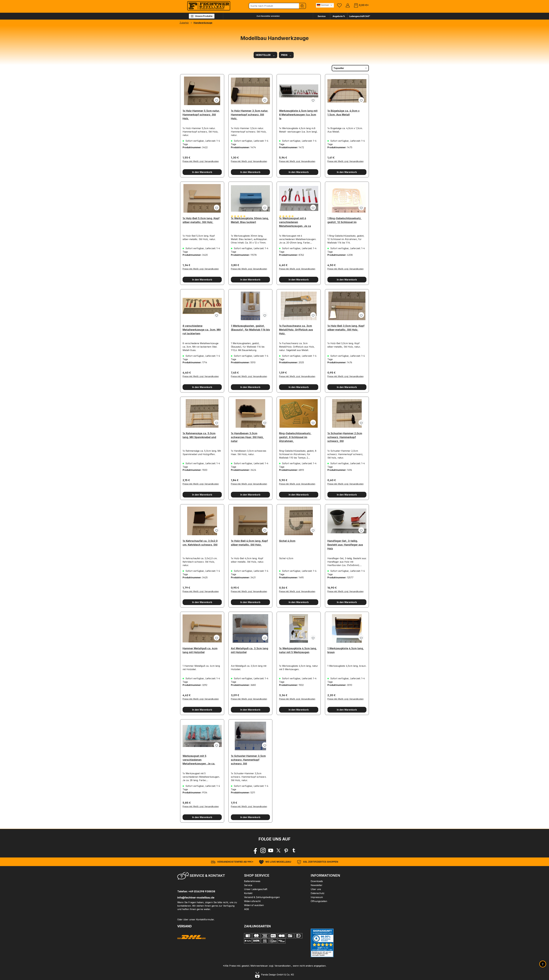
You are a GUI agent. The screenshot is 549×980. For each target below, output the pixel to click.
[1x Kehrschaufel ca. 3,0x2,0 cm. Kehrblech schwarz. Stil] (202, 521)
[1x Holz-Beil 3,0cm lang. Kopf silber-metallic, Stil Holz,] (347, 306)
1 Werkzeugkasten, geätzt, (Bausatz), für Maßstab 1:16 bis (250, 327)
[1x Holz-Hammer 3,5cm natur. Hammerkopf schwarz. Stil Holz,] (250, 91)
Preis (284, 55)
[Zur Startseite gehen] (208, 5)
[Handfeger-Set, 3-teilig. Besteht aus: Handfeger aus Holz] (347, 521)
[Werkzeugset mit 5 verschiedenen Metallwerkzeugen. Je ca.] (202, 736)
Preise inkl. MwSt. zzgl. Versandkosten (201, 161)
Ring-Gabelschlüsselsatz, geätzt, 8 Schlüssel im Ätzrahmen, (295, 436)
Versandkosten (282, 965)
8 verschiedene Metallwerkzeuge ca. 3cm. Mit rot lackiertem (202, 328)
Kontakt (248, 893)
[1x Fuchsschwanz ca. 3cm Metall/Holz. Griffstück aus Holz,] (298, 306)
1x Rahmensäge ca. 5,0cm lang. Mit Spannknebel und (199, 435)
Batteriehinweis (252, 881)
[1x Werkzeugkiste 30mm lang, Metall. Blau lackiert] (250, 198)
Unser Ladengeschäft (255, 889)
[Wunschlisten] (339, 5)
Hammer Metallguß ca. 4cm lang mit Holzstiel (200, 650)
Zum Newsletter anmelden (268, 16)
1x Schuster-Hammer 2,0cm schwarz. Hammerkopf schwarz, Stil (344, 436)
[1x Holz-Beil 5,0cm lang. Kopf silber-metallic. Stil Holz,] (202, 198)
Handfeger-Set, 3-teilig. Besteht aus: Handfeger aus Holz (345, 543)
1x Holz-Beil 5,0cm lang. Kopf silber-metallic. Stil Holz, (201, 220)
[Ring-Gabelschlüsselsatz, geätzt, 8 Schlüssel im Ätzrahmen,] (298, 413)
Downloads (317, 881)
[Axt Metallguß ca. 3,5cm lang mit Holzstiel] (250, 628)
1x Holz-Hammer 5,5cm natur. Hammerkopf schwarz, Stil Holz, (201, 113)
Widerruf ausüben (254, 905)
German (324, 5)
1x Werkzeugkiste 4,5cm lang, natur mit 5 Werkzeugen (298, 650)
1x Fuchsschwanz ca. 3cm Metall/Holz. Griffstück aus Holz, (296, 328)
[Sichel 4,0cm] (298, 521)
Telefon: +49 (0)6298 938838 (196, 891)
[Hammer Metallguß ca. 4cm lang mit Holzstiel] (202, 628)
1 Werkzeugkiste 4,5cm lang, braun (345, 650)
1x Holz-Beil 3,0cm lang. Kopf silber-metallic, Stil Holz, (345, 327)
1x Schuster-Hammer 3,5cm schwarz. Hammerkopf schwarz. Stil (248, 758)
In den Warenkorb (202, 172)
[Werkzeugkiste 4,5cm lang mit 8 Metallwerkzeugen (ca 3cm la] (298, 91)
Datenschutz (317, 893)
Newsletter (316, 885)
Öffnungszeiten (319, 901)
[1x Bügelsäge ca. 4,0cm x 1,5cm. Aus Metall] (347, 91)
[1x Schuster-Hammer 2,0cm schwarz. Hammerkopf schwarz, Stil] (347, 413)
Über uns (316, 889)
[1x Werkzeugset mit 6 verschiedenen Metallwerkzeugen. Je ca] (298, 198)
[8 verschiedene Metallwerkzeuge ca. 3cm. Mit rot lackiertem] (202, 306)
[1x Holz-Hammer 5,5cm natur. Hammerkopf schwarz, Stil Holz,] (202, 91)
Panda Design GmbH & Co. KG (277, 974)
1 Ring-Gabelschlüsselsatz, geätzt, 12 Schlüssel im (344, 220)
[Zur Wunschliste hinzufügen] (216, 100)
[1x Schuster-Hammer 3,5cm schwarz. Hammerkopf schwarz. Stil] (250, 736)
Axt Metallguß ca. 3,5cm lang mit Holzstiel (249, 650)
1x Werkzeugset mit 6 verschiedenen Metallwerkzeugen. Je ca (295, 221)
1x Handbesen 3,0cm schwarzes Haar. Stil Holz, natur (247, 436)
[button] (207, 876)
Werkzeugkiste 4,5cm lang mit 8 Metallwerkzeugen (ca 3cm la (298, 113)
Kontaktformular (205, 919)
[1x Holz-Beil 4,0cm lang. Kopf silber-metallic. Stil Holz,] (250, 521)
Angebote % (339, 16)
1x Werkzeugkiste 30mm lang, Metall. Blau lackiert (250, 220)
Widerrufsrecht (252, 901)
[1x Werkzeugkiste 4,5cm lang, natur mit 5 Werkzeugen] (298, 628)
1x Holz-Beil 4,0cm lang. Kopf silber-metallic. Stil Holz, (249, 542)
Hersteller (263, 55)
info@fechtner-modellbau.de (195, 897)
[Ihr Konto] (348, 5)
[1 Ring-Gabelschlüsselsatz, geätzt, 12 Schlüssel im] (347, 198)
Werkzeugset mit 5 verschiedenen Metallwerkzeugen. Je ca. (199, 758)
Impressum (317, 897)
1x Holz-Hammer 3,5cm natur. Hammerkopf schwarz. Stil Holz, (249, 113)
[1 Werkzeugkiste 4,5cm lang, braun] (347, 628)
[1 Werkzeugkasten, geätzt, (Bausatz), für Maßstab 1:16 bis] (250, 306)
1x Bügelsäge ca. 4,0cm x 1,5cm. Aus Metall (343, 112)
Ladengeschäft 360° (359, 16)
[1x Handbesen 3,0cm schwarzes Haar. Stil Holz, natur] (250, 413)
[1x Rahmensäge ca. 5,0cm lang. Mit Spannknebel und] (202, 413)
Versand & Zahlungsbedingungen (262, 897)
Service (322, 16)
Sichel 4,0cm (287, 540)
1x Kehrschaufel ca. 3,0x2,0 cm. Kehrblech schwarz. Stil (200, 542)
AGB (246, 909)
